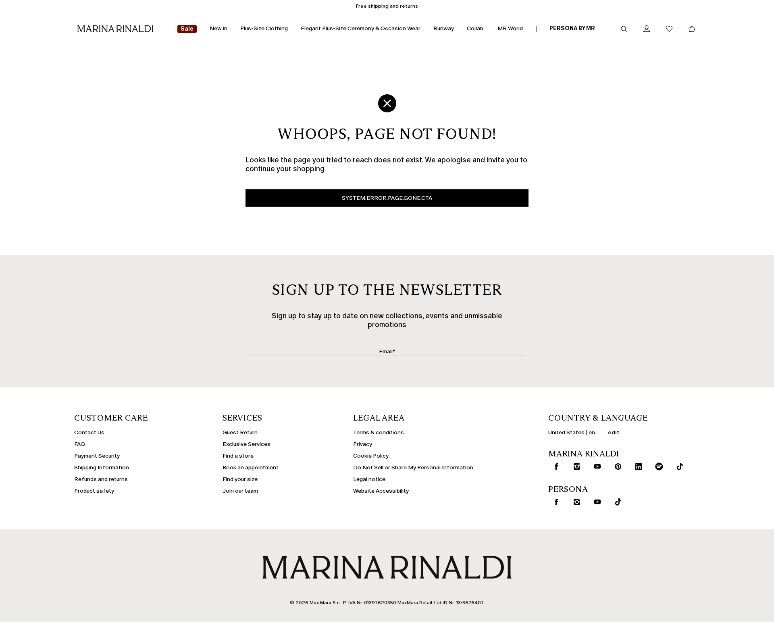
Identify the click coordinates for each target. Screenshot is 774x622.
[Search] (624, 29)
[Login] (646, 29)
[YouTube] (595, 466)
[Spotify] (657, 466)
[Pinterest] (616, 466)
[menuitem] (187, 29)
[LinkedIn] (636, 466)
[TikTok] (678, 466)
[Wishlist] (669, 29)
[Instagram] (575, 466)
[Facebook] (554, 466)
